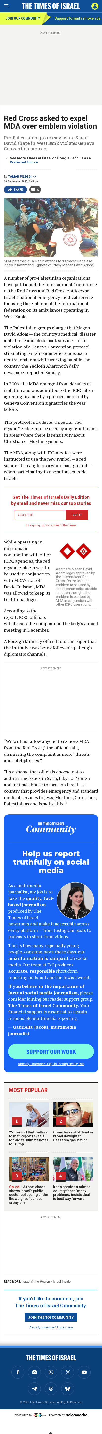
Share (18, 189)
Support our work (51, 1051)
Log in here (65, 1327)
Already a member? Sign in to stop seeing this (51, 1063)
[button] (94, 6)
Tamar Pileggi (20, 176)
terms (72, 525)
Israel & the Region (36, 1281)
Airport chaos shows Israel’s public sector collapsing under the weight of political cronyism (28, 1195)
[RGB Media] (41, 1415)
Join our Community (23, 18)
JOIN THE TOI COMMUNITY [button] (51, 1317)
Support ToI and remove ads (78, 18)
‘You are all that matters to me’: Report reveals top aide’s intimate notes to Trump (28, 1138)
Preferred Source (24, 162)
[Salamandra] (76, 1414)
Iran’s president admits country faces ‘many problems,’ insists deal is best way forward (71, 1193)
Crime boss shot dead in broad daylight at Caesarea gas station (73, 1136)
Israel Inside (62, 1281)
